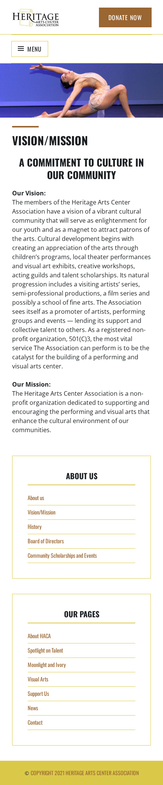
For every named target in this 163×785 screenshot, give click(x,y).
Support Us (38, 693)
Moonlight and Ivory (47, 665)
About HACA (39, 636)
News (33, 708)
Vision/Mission (41, 512)
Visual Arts (38, 679)
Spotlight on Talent (45, 650)
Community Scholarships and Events (62, 555)
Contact (35, 722)
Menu (34, 48)
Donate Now (125, 17)
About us (36, 498)
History (35, 526)
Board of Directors (46, 541)
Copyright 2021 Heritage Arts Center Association (85, 773)
